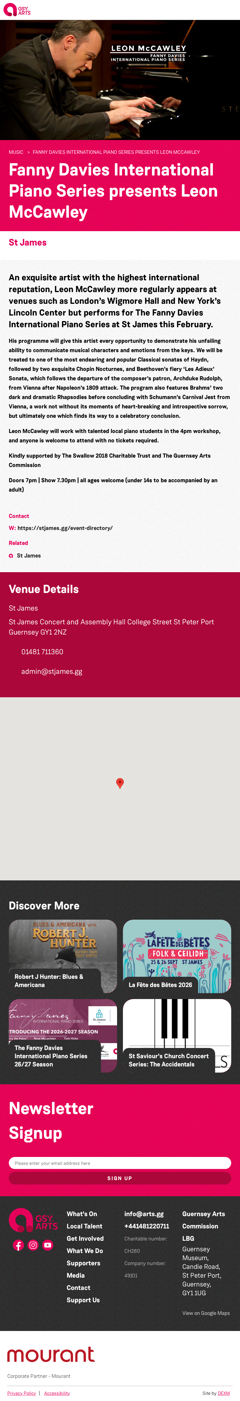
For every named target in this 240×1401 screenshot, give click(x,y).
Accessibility (57, 1393)
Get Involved (85, 1238)
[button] (230, 10)
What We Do (85, 1251)
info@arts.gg (144, 1214)
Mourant (61, 1376)
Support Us (83, 1300)
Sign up (120, 1178)
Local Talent (84, 1226)
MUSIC (16, 152)
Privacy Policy (21, 1393)
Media (76, 1275)
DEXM (224, 1393)
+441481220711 (146, 1226)
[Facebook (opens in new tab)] (18, 1247)
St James (28, 242)
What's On (82, 1214)
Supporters (83, 1263)
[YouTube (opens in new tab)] (48, 1247)
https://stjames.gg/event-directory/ (65, 528)
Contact (78, 1288)
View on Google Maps (206, 1313)
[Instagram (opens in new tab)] (33, 1247)
